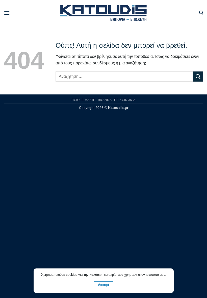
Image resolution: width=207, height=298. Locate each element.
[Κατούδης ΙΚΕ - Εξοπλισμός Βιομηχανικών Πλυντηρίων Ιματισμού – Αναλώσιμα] (103, 13)
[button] (7, 13)
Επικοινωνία (125, 100)
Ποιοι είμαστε (83, 100)
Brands (105, 100)
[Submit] (198, 76)
